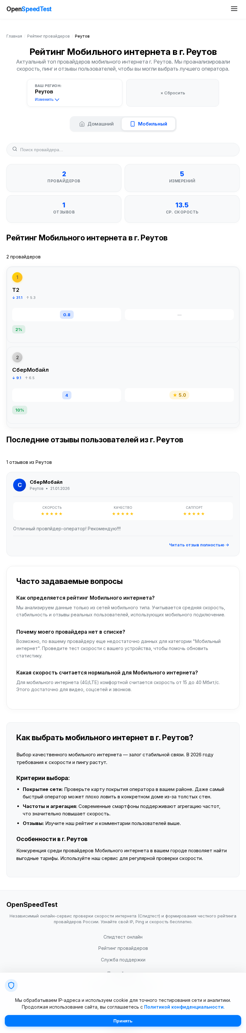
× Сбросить (172, 92)
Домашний (100, 124)
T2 (15, 290)
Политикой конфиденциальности (184, 1007)
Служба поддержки (123, 959)
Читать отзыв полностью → (199, 544)
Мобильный (152, 124)
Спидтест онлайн (123, 937)
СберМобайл (30, 370)
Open (29, 9)
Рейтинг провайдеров (48, 36)
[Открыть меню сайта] (234, 9)
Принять (123, 1020)
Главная (14, 36)
